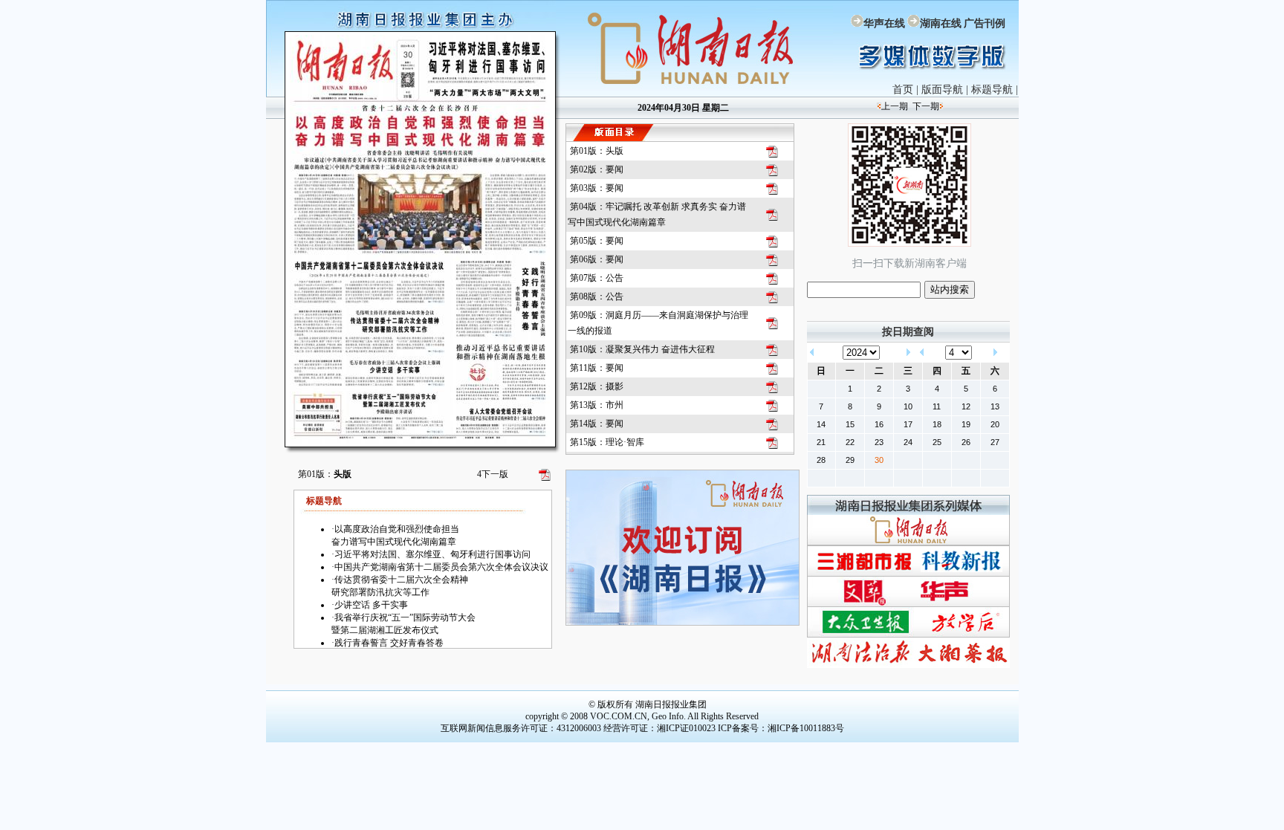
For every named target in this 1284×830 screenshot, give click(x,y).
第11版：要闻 (596, 368)
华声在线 (884, 23)
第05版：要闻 (596, 241)
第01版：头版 (596, 151)
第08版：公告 (596, 296)
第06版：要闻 (596, 259)
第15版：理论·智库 (607, 442)
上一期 (894, 106)
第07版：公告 (596, 278)
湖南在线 (941, 23)
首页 (902, 89)
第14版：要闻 (596, 423)
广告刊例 (984, 23)
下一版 (492, 474)
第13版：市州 (596, 405)
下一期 (925, 106)
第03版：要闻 (596, 188)
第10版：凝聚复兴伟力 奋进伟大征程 (642, 349)
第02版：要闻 (596, 169)
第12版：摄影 (596, 386)
